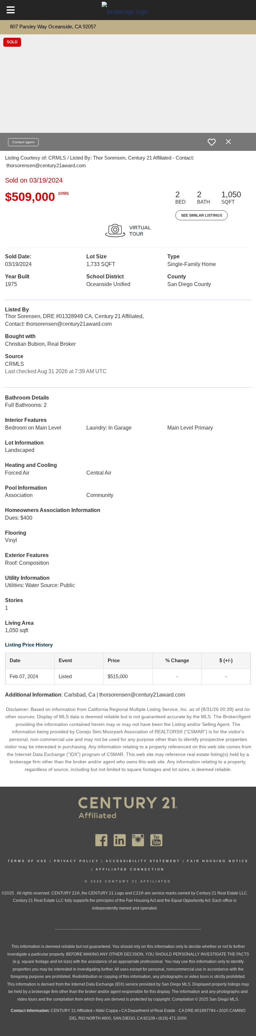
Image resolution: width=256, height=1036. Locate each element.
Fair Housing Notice (218, 861)
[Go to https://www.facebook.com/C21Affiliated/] (101, 840)
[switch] (211, 142)
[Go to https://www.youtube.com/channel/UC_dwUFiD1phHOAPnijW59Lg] (156, 840)
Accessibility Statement (143, 861)
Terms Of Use (27, 861)
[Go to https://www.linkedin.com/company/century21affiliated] (119, 840)
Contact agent (23, 142)
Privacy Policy (76, 861)
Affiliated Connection (130, 869)
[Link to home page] (128, 11)
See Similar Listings (201, 215)
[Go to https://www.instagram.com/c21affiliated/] (138, 840)
